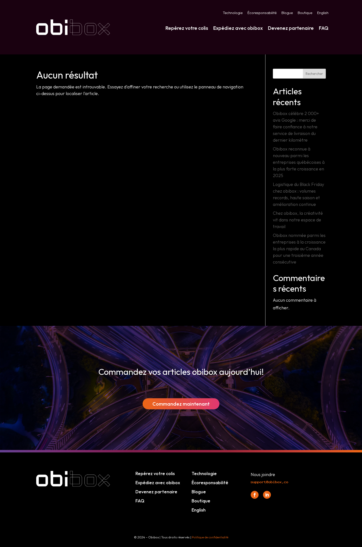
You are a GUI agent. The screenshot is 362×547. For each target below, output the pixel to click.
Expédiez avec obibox (238, 28)
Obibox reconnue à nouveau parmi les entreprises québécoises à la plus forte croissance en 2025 (299, 162)
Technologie (233, 13)
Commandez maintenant (181, 404)
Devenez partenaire (291, 28)
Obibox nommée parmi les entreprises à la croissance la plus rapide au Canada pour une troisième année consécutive (299, 248)
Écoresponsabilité (262, 13)
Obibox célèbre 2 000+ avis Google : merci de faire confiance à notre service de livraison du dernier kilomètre (296, 127)
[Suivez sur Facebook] (255, 495)
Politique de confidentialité (210, 537)
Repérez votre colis (186, 28)
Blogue (287, 13)
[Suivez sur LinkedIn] (267, 495)
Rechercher (314, 73)
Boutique (305, 13)
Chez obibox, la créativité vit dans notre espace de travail (298, 219)
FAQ (324, 28)
